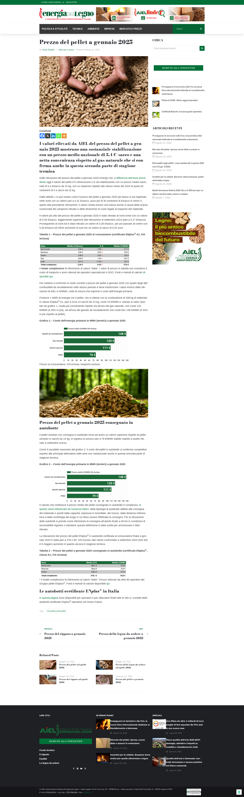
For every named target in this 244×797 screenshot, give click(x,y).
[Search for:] (175, 48)
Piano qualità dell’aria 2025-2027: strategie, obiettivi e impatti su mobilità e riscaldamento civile (183, 743)
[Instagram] (85, 768)
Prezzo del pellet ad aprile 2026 (72, 666)
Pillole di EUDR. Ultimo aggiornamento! (180, 100)
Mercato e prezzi (66, 50)
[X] (47, 135)
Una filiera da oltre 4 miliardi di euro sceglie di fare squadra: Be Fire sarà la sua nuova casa (185, 725)
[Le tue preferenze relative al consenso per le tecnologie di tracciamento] (239, 792)
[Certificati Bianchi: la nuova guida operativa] (155, 115)
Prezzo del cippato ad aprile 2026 (73, 681)
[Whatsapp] (58, 135)
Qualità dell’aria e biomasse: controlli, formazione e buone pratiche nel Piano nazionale (184, 762)
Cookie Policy (194, 794)
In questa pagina (48, 597)
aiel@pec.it (87, 792)
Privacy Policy (194, 790)
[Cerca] (186, 29)
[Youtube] (81, 768)
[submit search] (201, 29)
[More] (64, 135)
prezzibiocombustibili (56, 611)
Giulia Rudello (48, 50)
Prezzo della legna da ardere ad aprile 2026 (131, 666)
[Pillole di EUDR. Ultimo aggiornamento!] (155, 104)
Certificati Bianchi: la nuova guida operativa (182, 112)
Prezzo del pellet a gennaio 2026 (129, 681)
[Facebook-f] (74, 768)
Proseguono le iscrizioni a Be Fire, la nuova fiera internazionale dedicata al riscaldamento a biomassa (183, 90)
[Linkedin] (53, 135)
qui (108, 583)
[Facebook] (42, 135)
